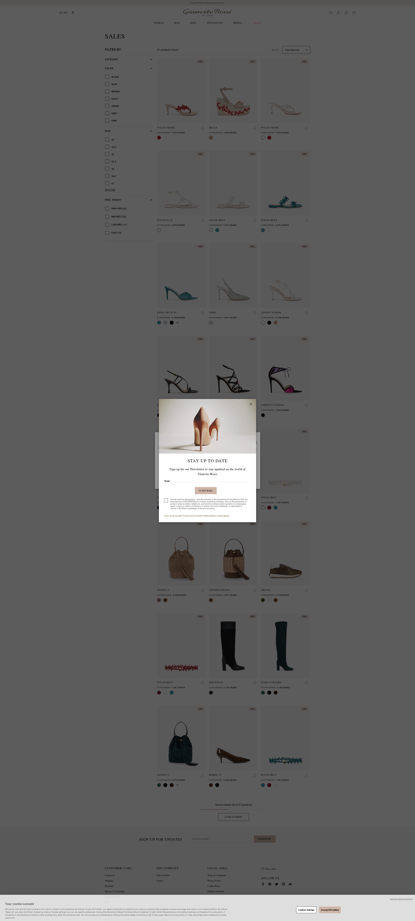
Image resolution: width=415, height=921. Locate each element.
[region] (207, 908)
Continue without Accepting (401, 899)
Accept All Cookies (330, 910)
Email (167, 481)
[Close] (251, 404)
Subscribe (206, 490)
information (190, 499)
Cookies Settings (306, 910)
